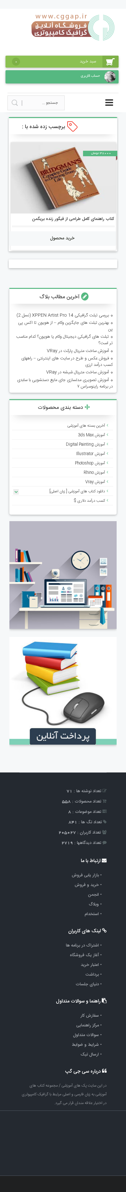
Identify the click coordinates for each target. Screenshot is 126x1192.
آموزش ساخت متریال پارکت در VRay (78, 351)
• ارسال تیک (91, 1054)
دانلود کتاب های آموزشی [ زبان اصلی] (77, 491)
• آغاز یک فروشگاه (86, 955)
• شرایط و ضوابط (87, 1044)
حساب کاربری (90, 76)
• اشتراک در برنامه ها (84, 945)
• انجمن (95, 894)
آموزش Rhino (94, 472)
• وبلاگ (95, 904)
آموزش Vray (95, 482)
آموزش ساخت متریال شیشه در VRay (77, 372)
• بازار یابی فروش (87, 875)
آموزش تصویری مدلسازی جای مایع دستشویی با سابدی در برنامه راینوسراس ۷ (65, 383)
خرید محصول (62, 238)
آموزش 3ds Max (91, 435)
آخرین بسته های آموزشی (86, 425)
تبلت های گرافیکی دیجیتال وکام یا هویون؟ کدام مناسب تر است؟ (64, 340)
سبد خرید (55, 61)
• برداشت (94, 974)
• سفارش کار (91, 1015)
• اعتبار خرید (91, 964)
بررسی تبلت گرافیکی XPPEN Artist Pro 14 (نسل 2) (62, 315)
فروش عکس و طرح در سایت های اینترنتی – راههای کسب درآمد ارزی (67, 361)
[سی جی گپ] (73, 43)
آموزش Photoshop (90, 463)
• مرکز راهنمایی (89, 1025)
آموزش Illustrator (90, 454)
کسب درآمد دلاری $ (89, 501)
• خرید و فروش (88, 885)
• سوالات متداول (87, 1035)
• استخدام (93, 914)
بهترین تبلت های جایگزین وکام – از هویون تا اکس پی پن (65, 326)
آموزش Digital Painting (85, 444)
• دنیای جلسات (89, 984)
